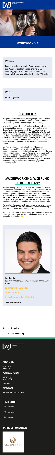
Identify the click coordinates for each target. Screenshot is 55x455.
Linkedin (10, 417)
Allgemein (7, 379)
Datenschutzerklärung (13, 392)
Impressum (8, 388)
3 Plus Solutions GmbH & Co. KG (19, 297)
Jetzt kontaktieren (13, 302)
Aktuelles (7, 377)
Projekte (15, 328)
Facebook (11, 406)
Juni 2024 (7, 366)
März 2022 (7, 368)
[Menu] (51, 5)
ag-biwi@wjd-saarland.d (16, 288)
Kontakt (6, 384)
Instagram (11, 412)
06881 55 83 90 (12, 292)
